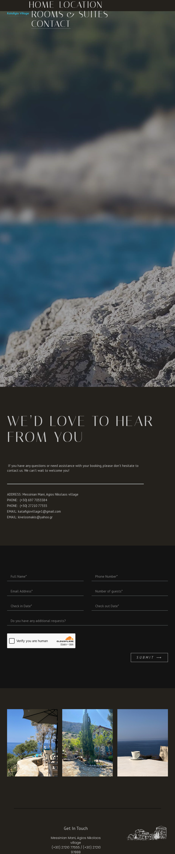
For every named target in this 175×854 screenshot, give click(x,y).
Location (81, 5)
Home (41, 5)
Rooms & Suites (69, 14)
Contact (51, 24)
